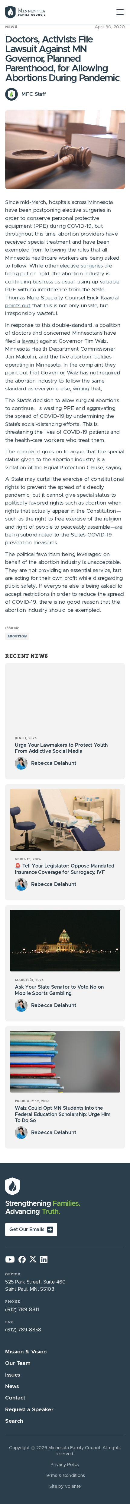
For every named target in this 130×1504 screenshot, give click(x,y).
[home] (37, 12)
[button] (119, 12)
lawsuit (30, 341)
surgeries (92, 266)
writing (81, 389)
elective (69, 266)
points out (18, 305)
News (11, 27)
